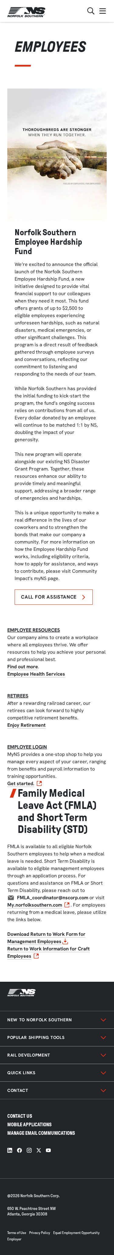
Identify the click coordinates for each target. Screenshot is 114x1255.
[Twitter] (38, 1150)
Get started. (20, 783)
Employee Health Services (36, 674)
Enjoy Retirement (26, 725)
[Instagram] (29, 1150)
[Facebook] (19, 1150)
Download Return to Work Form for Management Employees (46, 938)
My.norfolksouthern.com (34, 905)
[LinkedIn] (9, 1150)
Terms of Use (16, 1233)
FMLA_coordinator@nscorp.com (52, 897)
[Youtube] (48, 1150)
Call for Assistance (49, 597)
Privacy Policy (39, 1233)
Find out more (22, 666)
